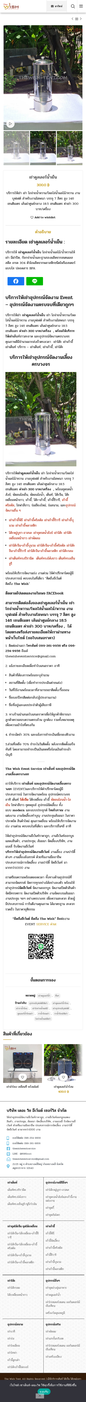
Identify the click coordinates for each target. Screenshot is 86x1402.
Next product (81, 19)
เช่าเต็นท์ (12, 1182)
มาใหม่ (59, 6)
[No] (40, 1395)
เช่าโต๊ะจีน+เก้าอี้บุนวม (19, 1255)
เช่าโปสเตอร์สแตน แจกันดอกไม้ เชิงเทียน (63, 1304)
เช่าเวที (11, 1331)
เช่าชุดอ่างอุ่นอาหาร (56, 1288)
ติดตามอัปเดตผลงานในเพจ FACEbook (34, 593)
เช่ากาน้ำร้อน (21, 1008)
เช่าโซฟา (12, 1353)
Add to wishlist (45, 217)
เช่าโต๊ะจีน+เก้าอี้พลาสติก (21, 1262)
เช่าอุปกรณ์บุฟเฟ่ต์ (61, 1008)
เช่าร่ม (11, 1338)
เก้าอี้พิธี (50, 1233)
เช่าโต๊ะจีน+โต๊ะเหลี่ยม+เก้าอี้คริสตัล (22, 1246)
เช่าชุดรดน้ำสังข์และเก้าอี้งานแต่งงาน (61, 1199)
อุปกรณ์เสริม (53, 1324)
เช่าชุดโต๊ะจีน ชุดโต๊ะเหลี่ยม (22, 1226)
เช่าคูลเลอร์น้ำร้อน (60, 1003)
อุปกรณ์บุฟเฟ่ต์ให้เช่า (38, 1003)
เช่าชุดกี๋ (50, 1208)
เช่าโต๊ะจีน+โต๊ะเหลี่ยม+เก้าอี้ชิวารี (23, 1235)
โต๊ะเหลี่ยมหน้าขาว (18, 1295)
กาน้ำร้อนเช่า (43, 1013)
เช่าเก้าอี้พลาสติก (55, 1269)
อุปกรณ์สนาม (15, 1324)
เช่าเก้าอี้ (50, 1226)
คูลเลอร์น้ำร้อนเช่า (25, 1013)
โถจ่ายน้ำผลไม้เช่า (43, 1019)
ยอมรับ (44, 1391)
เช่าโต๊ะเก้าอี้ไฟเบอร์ (18, 1367)
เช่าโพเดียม (14, 1345)
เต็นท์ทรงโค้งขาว (17, 1197)
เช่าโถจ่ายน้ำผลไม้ (40, 1008)
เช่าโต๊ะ (11, 1280)
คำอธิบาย (43, 232)
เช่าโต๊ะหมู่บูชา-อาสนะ (57, 1190)
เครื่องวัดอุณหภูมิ (55, 1313)
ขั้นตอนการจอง (43, 980)
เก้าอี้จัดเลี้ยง (52, 1240)
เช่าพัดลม (51, 1331)
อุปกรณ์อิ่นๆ (53, 1280)
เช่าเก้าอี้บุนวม (53, 1262)
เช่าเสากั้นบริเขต (54, 1338)
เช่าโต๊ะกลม (14, 1288)
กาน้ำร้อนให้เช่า (61, 1013)
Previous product (72, 19)
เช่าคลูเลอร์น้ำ (44, 996)
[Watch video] (10, 124)
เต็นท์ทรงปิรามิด (17, 1190)
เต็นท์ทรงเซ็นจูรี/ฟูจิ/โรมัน (22, 1204)
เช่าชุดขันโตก (53, 1215)
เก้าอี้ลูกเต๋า (14, 1360)
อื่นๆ (57, 996)
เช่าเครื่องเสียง (54, 1357)
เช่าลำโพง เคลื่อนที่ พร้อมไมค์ (22, 1087)
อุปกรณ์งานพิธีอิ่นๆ (57, 1182)
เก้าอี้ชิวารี (51, 1255)
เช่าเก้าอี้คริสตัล (54, 1248)
